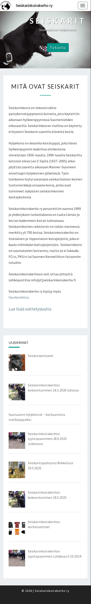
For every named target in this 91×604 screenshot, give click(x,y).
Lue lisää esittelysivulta (30, 309)
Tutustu (58, 47)
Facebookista (19, 297)
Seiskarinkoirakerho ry (34, 5)
